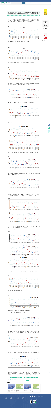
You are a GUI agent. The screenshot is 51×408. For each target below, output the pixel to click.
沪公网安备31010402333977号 (30, 407)
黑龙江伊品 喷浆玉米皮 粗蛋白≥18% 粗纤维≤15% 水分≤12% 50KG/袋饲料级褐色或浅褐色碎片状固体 (46, 16)
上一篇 (16, 377)
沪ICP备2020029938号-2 (24, 407)
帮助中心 (47, 0)
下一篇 (30, 377)
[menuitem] (49, 0)
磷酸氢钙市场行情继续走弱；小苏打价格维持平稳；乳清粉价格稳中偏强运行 (11, 0)
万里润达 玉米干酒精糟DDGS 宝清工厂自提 (46, 28)
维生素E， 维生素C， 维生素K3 (12, 379)
